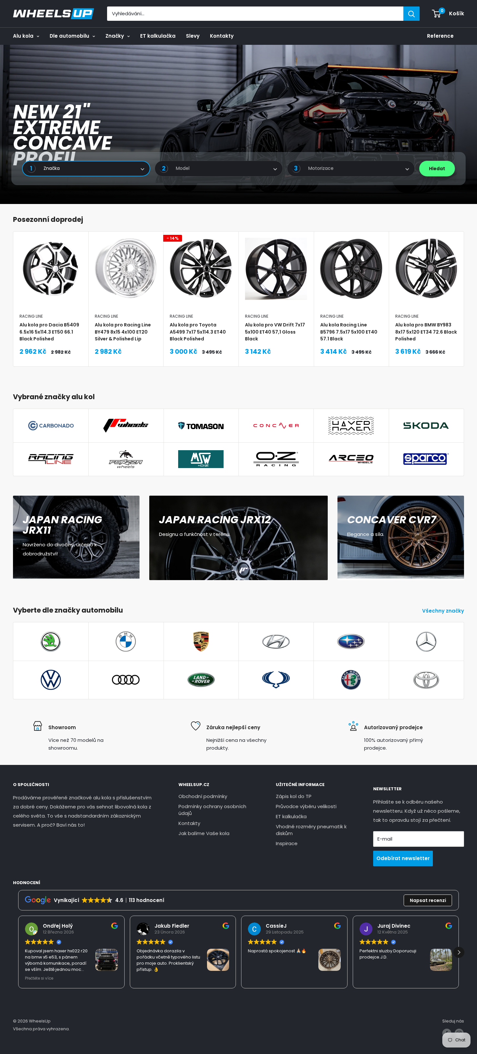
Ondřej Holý (58, 925)
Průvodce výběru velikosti (306, 806)
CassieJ (276, 925)
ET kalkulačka (158, 35)
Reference (440, 35)
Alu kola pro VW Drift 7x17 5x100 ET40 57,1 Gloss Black (275, 332)
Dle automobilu (69, 35)
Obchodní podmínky (202, 796)
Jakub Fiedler (171, 925)
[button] (459, 952)
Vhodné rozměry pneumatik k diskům (311, 830)
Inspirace (287, 843)
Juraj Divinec (393, 925)
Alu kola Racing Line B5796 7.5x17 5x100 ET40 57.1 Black (348, 332)
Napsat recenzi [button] (428, 900)
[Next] (464, 299)
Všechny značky (443, 610)
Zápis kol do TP (294, 796)
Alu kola (23, 35)
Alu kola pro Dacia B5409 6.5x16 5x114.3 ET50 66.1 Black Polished (49, 332)
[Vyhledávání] (411, 13)
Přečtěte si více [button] (39, 978)
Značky (114, 35)
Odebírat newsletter (403, 858)
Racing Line (31, 316)
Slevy (193, 35)
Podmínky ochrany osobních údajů (212, 810)
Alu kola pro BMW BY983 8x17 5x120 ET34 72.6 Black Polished (426, 332)
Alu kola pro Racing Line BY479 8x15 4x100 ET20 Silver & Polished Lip (123, 332)
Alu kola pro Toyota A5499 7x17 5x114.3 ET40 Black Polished (198, 332)
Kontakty (222, 35)
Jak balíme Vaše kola (203, 833)
